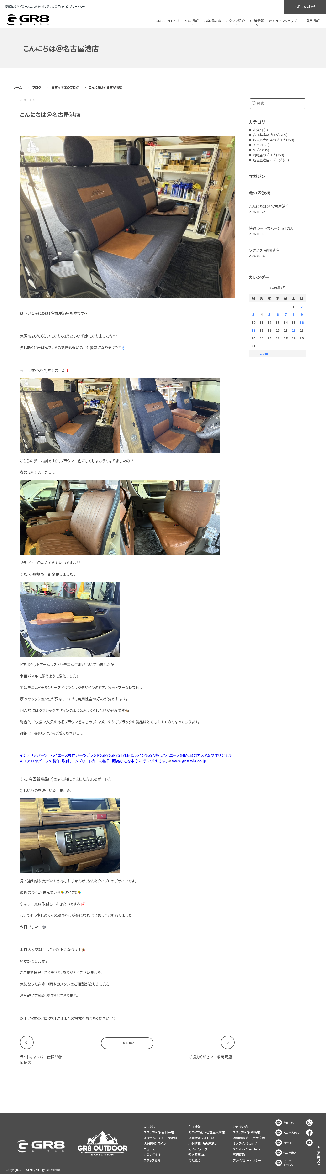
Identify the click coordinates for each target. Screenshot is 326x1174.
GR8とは (149, 1126)
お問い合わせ (304, 6)
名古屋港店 (289, 1152)
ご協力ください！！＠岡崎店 (210, 1056)
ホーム (17, 87)
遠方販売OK (196, 1154)
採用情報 (312, 20)
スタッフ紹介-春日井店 (159, 1132)
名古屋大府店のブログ (269, 139)
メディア (258, 149)
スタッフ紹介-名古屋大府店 (206, 1132)
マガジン (257, 176)
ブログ (36, 87)
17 (253, 330)
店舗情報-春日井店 (201, 1138)
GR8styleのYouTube (247, 1149)
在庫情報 (194, 1126)
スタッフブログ (197, 1149)
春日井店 (288, 1122)
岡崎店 (287, 1142)
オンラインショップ (283, 20)
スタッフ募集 (152, 1160)
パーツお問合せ (288, 1162)
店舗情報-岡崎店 (155, 1143)
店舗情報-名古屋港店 (202, 1143)
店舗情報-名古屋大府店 (249, 1138)
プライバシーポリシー (247, 1160)
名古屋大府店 (291, 1132)
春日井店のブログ (266, 134)
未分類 (258, 129)
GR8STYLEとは (168, 20)
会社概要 (194, 1160)
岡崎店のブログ (264, 154)
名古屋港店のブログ (65, 87)
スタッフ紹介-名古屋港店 (160, 1138)
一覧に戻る (127, 1043)
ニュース (149, 1149)
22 (293, 330)
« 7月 (264, 353)
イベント (258, 144)
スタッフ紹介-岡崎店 (246, 1132)
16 (302, 322)
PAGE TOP (318, 1158)
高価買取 (239, 1154)
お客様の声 (212, 20)
